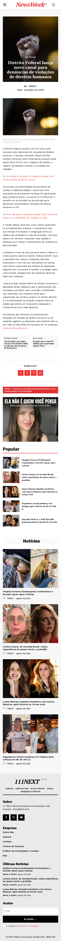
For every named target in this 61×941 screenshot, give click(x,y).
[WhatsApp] (40, 373)
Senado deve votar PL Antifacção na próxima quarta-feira (43, 343)
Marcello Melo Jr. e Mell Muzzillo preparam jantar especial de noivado (39, 520)
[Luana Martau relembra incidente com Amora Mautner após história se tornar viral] (11, 492)
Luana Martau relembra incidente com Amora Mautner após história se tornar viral (40, 491)
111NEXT (32, 86)
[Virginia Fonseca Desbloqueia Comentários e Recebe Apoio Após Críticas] (11, 463)
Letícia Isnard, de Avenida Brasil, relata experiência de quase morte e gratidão (39, 477)
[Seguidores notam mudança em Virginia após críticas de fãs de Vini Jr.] (11, 506)
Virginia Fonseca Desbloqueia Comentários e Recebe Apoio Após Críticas (38, 462)
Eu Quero (29, 919)
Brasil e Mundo (10, 874)
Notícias (30, 57)
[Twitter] (27, 373)
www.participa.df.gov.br (15, 328)
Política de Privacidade (28, 926)
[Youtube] (21, 817)
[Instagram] (13, 817)
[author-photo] (5, 598)
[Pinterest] (34, 373)
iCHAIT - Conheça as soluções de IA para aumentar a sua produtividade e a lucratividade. (30, 390)
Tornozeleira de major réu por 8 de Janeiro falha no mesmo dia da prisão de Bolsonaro (16, 344)
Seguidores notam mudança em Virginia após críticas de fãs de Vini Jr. (39, 506)
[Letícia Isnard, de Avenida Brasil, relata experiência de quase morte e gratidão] (11, 477)
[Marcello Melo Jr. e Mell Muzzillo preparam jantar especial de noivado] (11, 520)
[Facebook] (21, 373)
